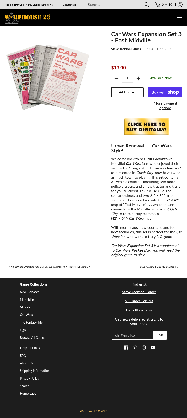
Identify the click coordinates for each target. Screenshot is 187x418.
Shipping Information (35, 371)
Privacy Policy (29, 378)
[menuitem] (164, 4)
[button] (126, 347)
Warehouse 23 (88, 411)
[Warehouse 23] (27, 17)
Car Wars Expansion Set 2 (159, 267)
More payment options (165, 105)
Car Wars (26, 315)
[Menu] (179, 17)
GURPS (25, 307)
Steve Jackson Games (126, 49)
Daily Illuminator (139, 310)
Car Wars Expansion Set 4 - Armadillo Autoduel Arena (49, 267)
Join (160, 335)
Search (24, 386)
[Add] (138, 78)
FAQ (23, 356)
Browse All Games (32, 337)
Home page (28, 393)
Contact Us (69, 4)
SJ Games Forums (139, 301)
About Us (26, 363)
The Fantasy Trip (31, 322)
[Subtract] (116, 78)
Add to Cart (127, 92)
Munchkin (27, 300)
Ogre (23, 330)
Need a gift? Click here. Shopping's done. (29, 4)
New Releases (29, 292)
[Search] (147, 4)
